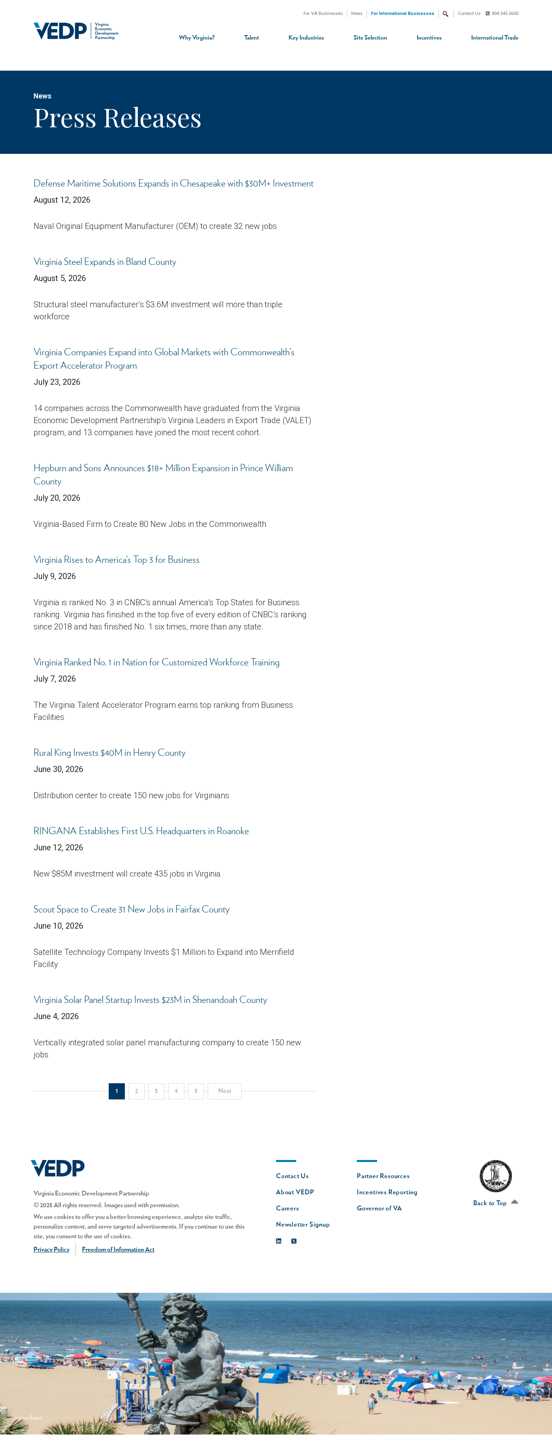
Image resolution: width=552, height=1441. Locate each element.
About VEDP (295, 1192)
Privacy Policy (52, 1249)
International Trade (494, 38)
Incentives (429, 38)
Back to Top (491, 1203)
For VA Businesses (323, 13)
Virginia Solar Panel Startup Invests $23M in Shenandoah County (150, 1000)
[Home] (79, 31)
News (356, 13)
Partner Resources (383, 1176)
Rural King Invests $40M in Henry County (109, 753)
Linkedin (280, 1239)
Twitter (296, 1239)
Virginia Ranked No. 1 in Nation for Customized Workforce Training (157, 662)
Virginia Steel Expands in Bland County (105, 262)
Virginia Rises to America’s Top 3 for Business (117, 560)
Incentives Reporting (387, 1192)
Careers (287, 1208)
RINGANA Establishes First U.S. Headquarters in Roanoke (141, 831)
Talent (251, 38)
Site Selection (370, 38)
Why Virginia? (197, 38)
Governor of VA (379, 1208)
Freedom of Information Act (118, 1249)
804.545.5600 (505, 13)
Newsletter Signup (303, 1224)
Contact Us (469, 13)
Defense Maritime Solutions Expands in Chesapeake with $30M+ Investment (174, 184)
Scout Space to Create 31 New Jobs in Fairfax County (132, 910)
